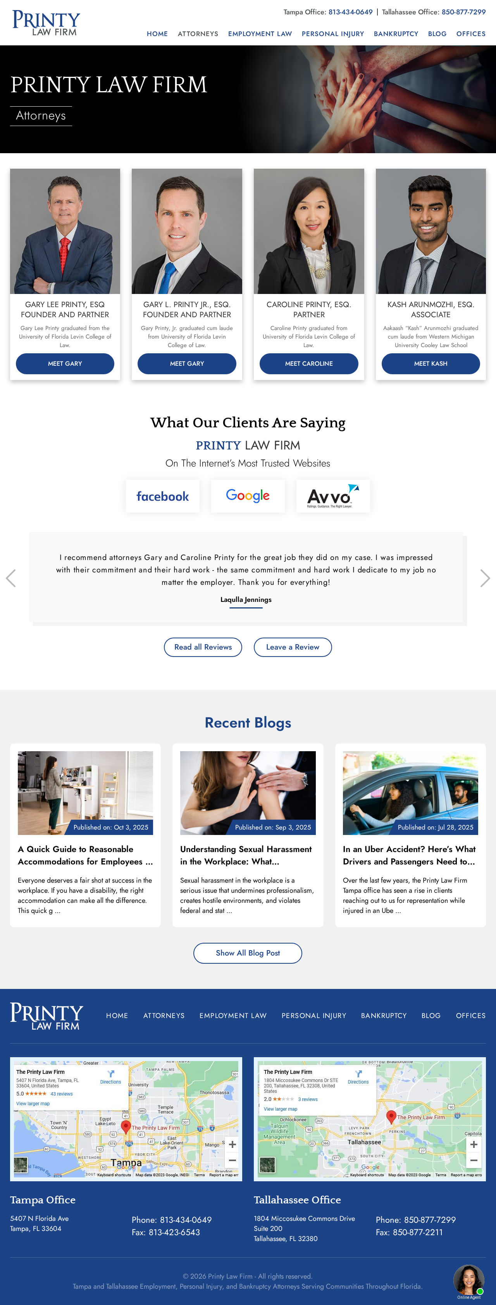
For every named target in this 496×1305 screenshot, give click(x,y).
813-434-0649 (351, 12)
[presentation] (11, 578)
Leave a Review (292, 647)
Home (157, 33)
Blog (437, 33)
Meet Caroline (309, 363)
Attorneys (198, 33)
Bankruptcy (396, 33)
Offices (471, 33)
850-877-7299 (464, 12)
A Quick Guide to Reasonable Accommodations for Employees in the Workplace (85, 855)
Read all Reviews (203, 647)
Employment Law (260, 33)
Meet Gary (65, 363)
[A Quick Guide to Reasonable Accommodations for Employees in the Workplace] (85, 793)
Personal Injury (333, 33)
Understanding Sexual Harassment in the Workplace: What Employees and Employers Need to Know (246, 855)
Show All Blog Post (248, 953)
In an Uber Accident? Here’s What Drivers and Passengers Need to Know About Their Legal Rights (409, 855)
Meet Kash (431, 363)
